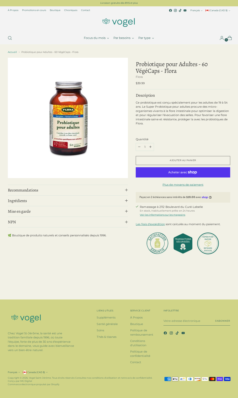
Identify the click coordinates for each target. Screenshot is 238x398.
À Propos (136, 317)
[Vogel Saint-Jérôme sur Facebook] (170, 10)
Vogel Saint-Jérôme (40, 378)
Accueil (12, 51)
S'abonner (222, 321)
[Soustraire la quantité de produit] (139, 147)
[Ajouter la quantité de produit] (150, 147)
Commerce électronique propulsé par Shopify (34, 384)
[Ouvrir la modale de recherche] (10, 38)
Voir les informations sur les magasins (162, 214)
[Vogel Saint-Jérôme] (119, 22)
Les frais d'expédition (150, 224)
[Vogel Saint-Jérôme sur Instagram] (175, 10)
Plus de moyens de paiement (183, 184)
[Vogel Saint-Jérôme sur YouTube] (185, 10)
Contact (135, 362)
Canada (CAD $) (219, 10)
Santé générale (107, 324)
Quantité (142, 139)
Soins (100, 330)
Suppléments (106, 317)
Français (195, 10)
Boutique (136, 324)
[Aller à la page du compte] (220, 38)
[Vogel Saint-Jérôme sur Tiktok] (180, 10)
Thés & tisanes (106, 337)
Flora (139, 77)
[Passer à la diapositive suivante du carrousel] (227, 286)
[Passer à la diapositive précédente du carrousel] (218, 287)
